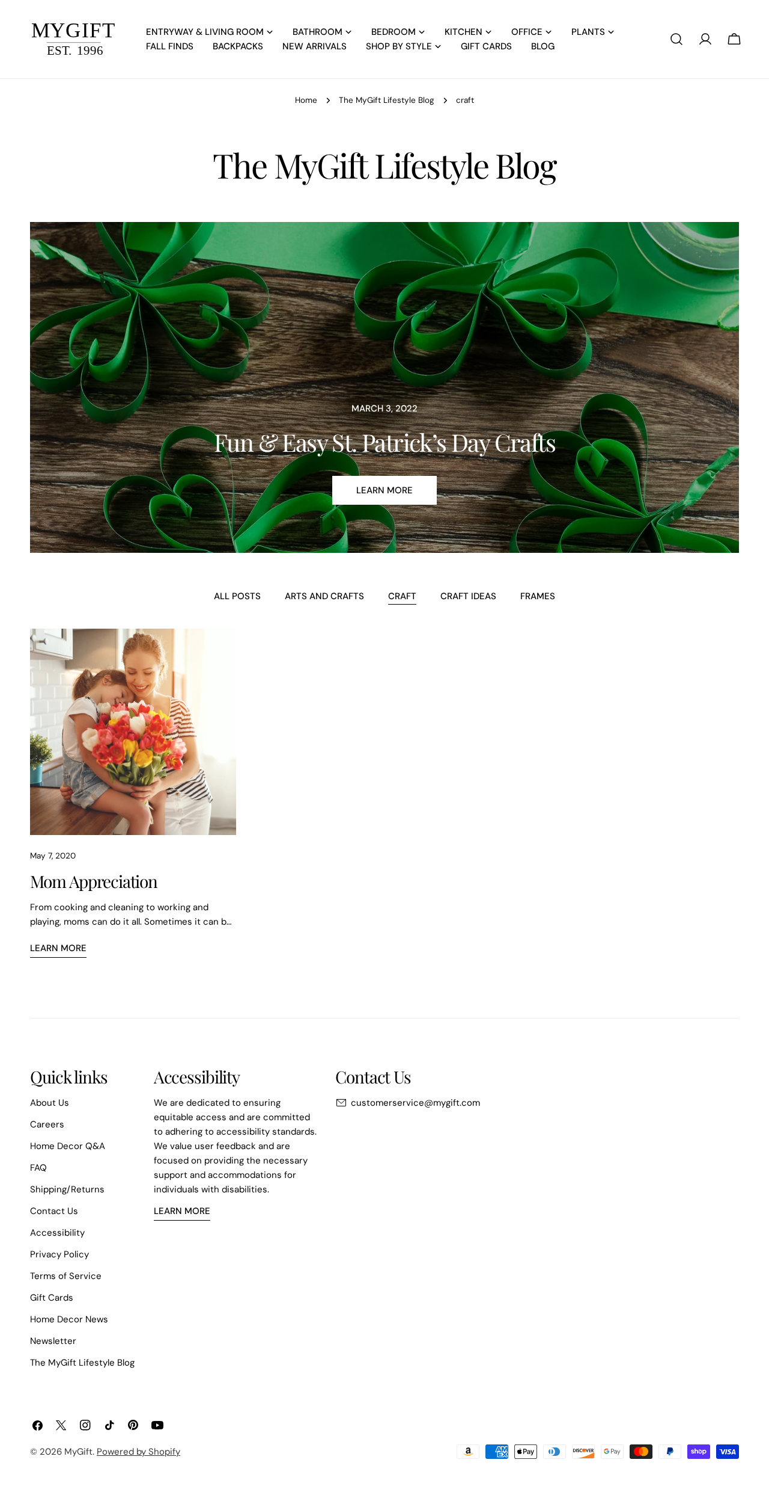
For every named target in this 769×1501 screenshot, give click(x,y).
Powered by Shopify (138, 1452)
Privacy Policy (59, 1254)
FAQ (38, 1168)
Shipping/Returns (67, 1189)
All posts (237, 596)
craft (402, 596)
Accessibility (57, 1233)
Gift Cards (51, 1298)
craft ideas (468, 596)
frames (537, 596)
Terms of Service (66, 1276)
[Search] (676, 39)
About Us (49, 1103)
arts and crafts (324, 596)
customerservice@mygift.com (415, 1103)
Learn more (384, 490)
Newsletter (53, 1341)
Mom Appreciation (93, 881)
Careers (47, 1124)
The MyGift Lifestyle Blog (386, 100)
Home (306, 100)
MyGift (78, 1452)
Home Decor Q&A (67, 1146)
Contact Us (54, 1211)
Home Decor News (69, 1319)
